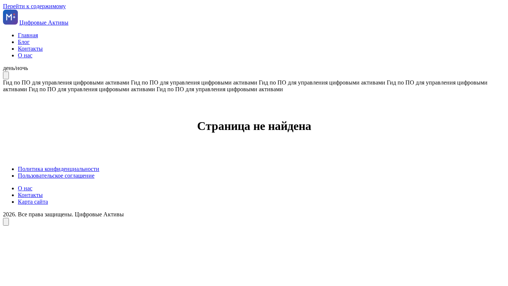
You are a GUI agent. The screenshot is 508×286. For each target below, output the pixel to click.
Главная (28, 35)
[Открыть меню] (6, 75)
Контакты (30, 48)
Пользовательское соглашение (56, 175)
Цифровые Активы (43, 22)
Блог (24, 42)
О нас (25, 55)
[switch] (254, 68)
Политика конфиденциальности (58, 169)
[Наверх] (6, 222)
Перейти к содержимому (34, 6)
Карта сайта (33, 201)
